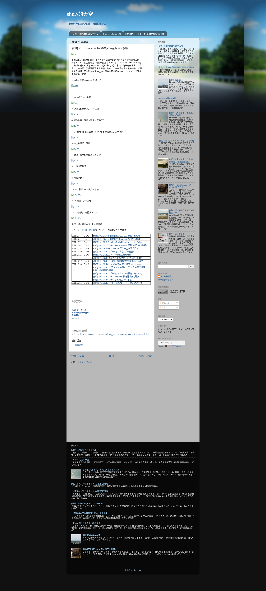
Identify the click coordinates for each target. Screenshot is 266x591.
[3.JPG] (75, 114)
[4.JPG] (75, 126)
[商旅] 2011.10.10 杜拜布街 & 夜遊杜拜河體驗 (113, 252)
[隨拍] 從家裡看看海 (177, 80)
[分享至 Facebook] (82, 330)
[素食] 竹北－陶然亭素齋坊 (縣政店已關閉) (176, 67)
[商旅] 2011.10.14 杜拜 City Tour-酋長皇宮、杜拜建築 (117, 264)
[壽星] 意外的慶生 (177, 234)
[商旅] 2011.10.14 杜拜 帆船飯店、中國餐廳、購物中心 (117, 273)
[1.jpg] (74, 86)
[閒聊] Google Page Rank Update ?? (87, 503)
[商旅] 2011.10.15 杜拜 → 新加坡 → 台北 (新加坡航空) (117, 283)
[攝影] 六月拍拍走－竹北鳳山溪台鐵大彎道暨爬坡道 (181, 160)
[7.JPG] (75, 161)
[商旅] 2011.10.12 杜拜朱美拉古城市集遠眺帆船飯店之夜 (118, 261)
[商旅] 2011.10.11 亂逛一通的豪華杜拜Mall (112, 255)
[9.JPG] (75, 184)
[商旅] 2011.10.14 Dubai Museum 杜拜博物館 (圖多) (116, 276)
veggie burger (89, 230)
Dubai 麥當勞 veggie (106, 334)
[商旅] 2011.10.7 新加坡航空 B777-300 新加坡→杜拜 (116, 239)
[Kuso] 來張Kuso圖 (112, 34)
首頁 (111, 356)
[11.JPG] (75, 207)
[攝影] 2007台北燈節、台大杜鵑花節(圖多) (91, 491)
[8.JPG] (75, 172)
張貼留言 (79, 345)
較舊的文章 (145, 356)
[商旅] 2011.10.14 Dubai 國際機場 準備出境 (112, 280)
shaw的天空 (79, 14)
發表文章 (165, 303)
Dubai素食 (132, 334)
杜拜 (80, 334)
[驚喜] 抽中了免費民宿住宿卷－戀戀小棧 (176, 141)
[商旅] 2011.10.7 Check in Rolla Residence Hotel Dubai (117, 242)
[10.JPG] (76, 195)
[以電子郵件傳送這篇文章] (74, 330)
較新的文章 (78, 356)
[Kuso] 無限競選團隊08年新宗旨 (86, 523)
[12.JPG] (76, 218)
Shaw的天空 (166, 276)
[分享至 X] (80, 330)
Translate (178, 346)
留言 (163, 308)
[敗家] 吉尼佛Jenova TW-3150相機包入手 (180, 186)
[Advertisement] (176, 393)
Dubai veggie (121, 334)
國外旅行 (92, 334)
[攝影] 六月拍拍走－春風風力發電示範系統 (144, 34)
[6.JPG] (75, 149)
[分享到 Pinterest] (85, 330)
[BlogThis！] (77, 330)
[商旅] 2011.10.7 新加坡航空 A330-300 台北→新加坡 (116, 236)
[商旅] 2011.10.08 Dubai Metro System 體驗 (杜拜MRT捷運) (120, 245)
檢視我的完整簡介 (165, 280)
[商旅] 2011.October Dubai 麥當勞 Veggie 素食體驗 (116, 248)
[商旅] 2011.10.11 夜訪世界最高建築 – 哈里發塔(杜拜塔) (118, 258)
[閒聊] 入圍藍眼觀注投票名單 (85, 34)
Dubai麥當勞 (143, 334)
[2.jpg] (74, 103)
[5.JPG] (75, 138)
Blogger (137, 570)
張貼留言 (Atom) (85, 362)
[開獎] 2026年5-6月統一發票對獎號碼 (87, 24)
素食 (85, 334)
